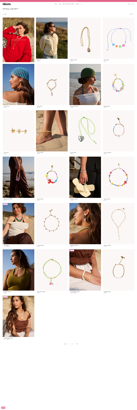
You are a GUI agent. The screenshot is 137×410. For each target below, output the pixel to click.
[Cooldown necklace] (18, 270)
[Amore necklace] (85, 130)
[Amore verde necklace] (52, 270)
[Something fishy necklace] (18, 316)
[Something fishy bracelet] (85, 270)
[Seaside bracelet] (118, 84)
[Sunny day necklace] (118, 223)
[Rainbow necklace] (85, 38)
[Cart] (133, 4)
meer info (75, 0)
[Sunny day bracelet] (52, 223)
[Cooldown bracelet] (85, 177)
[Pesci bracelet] (52, 84)
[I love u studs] (18, 130)
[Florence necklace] (118, 177)
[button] (60, 4)
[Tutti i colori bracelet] (118, 130)
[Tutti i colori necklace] (85, 84)
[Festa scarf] (52, 38)
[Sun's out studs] (18, 84)
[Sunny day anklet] (52, 130)
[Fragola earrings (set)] (85, 223)
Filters (5, 14)
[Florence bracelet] (52, 177)
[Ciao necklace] (118, 38)
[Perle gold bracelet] (118, 270)
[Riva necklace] (18, 223)
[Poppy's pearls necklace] (18, 177)
